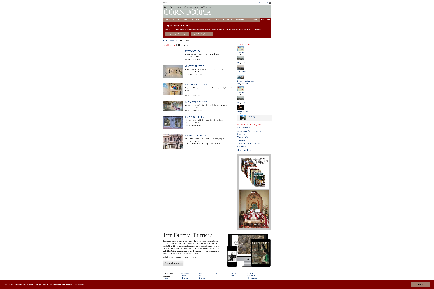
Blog (208, 19)
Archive (176, 19)
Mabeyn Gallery (196, 102)
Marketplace (242, 19)
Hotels (241, 140)
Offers (199, 19)
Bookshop (188, 19)
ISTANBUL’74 (192, 51)
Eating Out (243, 137)
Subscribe (265, 19)
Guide (165, 40)
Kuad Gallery (194, 117)
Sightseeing (243, 127)
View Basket (263, 3)
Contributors (252, 278)
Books (199, 275)
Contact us (251, 275)
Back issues (184, 278)
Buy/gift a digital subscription (177, 34)
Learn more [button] (79, 284)
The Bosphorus (242, 71)
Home (167, 19)
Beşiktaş (174, 40)
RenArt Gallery (196, 84)
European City (242, 112)
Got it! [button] (420, 284)
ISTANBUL (241, 62)
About (254, 19)
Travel (216, 19)
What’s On (227, 19)
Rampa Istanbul (195, 135)
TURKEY (240, 53)
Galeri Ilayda (194, 66)
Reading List (244, 150)
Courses (241, 146)
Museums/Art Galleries (250, 131)
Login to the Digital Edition (202, 34)
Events (232, 275)
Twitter (165, 278)
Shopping (242, 134)
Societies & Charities (248, 143)
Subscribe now (173, 263)
